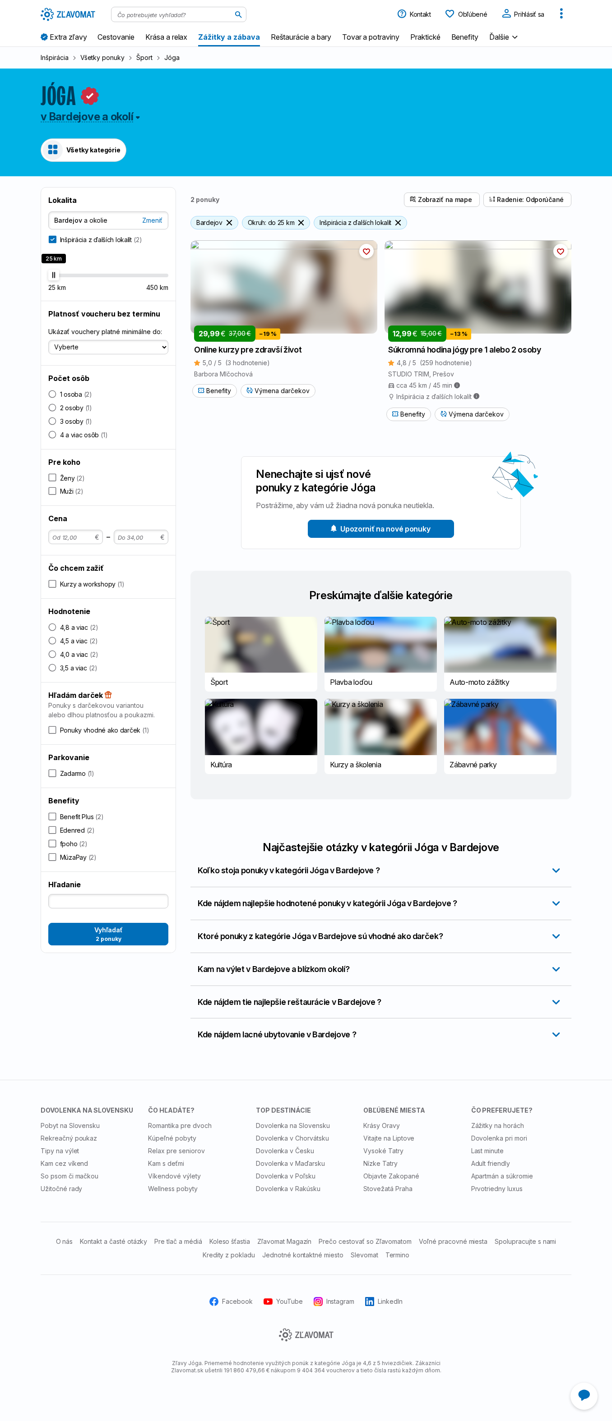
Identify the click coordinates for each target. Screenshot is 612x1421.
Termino (397, 1255)
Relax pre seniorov (176, 1151)
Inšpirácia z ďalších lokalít (355, 222)
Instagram (340, 1301)
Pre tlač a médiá (178, 1241)
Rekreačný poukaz (69, 1138)
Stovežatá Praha (387, 1188)
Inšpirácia (55, 57)
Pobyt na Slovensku (70, 1125)
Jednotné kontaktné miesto (302, 1255)
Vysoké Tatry (383, 1151)
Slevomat (364, 1255)
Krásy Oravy (381, 1125)
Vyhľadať (108, 934)
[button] (504, 36)
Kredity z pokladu (229, 1255)
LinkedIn (390, 1301)
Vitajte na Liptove (388, 1138)
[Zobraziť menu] (561, 14)
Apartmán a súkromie (502, 1176)
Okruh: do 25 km (271, 222)
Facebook (237, 1301)
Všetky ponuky (102, 57)
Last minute (487, 1151)
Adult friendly (490, 1163)
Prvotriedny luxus (497, 1188)
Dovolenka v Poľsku (285, 1176)
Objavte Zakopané (391, 1176)
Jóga (172, 57)
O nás (64, 1241)
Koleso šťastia (229, 1241)
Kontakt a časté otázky (113, 1241)
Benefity (218, 390)
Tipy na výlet (60, 1151)
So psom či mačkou (69, 1176)
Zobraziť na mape (445, 199)
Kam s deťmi (166, 1163)
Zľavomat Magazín (284, 1241)
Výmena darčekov (282, 390)
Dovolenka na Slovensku (293, 1125)
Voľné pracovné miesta (453, 1241)
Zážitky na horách (497, 1125)
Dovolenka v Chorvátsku (292, 1138)
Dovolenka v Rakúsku (288, 1188)
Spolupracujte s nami (525, 1241)
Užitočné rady (61, 1188)
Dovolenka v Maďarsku (290, 1163)
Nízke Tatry (380, 1163)
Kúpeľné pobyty (172, 1138)
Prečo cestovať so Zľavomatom (365, 1241)
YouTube (289, 1301)
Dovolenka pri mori (499, 1138)
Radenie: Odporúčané (530, 199)
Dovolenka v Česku (285, 1151)
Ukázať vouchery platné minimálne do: (105, 331)
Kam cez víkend (64, 1163)
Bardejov (209, 222)
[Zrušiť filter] (229, 223)
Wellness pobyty (172, 1188)
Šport (144, 57)
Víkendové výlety (174, 1176)
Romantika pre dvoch (179, 1125)
